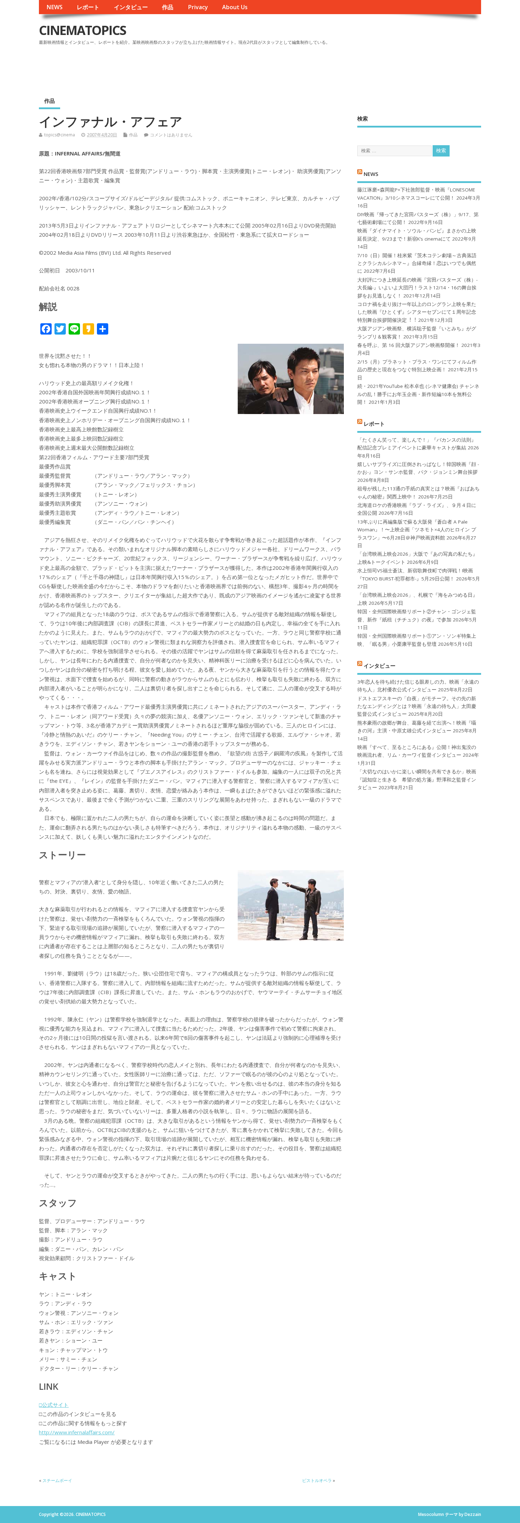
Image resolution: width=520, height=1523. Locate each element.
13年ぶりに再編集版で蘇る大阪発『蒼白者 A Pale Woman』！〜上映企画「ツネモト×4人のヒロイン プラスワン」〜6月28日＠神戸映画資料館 (416, 530)
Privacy (198, 7)
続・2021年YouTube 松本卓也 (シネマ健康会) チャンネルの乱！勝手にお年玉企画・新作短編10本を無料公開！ (418, 394)
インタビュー (131, 7)
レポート (88, 7)
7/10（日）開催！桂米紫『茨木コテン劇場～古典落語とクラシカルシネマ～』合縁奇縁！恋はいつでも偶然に (416, 263)
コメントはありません (171, 135)
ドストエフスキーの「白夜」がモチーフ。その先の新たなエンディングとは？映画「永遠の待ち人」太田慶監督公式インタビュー (416, 706)
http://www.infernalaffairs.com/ (77, 1432)
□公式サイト (54, 1404)
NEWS (54, 7)
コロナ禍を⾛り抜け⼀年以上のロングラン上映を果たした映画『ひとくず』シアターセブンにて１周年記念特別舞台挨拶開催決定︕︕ (416, 312)
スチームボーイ (57, 1480)
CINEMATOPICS (82, 30)
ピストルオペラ (317, 1480)
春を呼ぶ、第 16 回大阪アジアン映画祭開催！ (408, 345)
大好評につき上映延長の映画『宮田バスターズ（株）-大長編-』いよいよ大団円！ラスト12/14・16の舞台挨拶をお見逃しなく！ (417, 288)
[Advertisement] (346, 67)
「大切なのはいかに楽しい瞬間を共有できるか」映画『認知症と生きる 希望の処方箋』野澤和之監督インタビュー (416, 779)
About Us (235, 7)
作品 (167, 7)
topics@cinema (59, 135)
